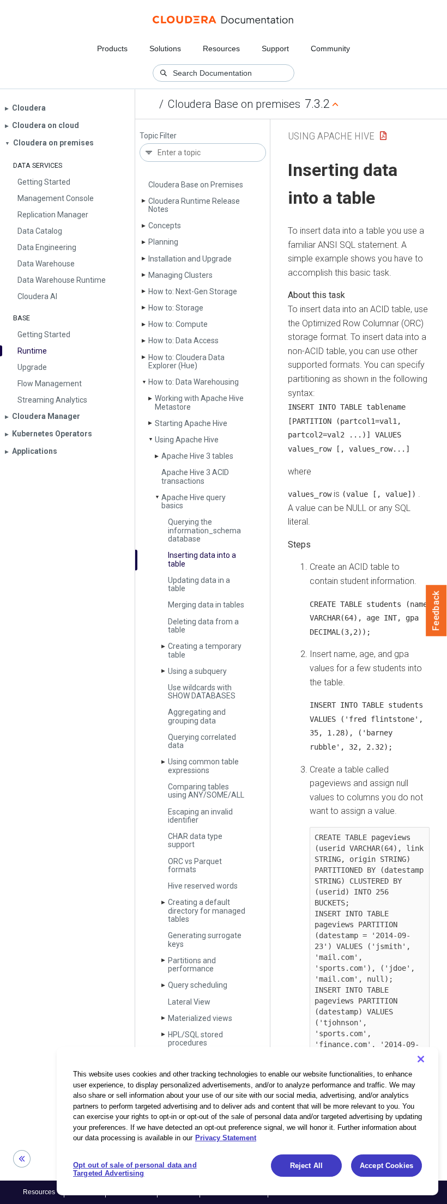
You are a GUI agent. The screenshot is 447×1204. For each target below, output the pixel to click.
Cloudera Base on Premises (195, 184)
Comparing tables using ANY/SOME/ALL (206, 790)
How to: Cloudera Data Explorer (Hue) (186, 361)
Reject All (306, 1166)
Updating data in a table (199, 584)
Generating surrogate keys (204, 939)
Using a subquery (197, 671)
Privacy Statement (225, 1138)
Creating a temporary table (204, 650)
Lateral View (189, 1002)
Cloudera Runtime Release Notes (194, 205)
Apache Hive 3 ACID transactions (195, 476)
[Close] (421, 1059)
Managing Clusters (180, 275)
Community (330, 48)
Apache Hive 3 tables (197, 456)
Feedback (436, 611)
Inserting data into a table (202, 559)
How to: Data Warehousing (193, 382)
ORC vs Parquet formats (195, 865)
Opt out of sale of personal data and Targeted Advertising (135, 1169)
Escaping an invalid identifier (200, 815)
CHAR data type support (195, 840)
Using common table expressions (203, 765)
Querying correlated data (202, 741)
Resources (221, 48)
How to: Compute (178, 324)
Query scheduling (197, 985)
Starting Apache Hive (191, 423)
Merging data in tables (206, 604)
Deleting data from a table (203, 625)
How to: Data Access (183, 340)
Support (275, 48)
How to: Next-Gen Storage (192, 291)
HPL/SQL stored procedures (195, 1038)
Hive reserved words (203, 885)
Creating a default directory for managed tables (206, 910)
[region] (247, 1121)
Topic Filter (158, 136)
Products (112, 48)
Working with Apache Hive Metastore (199, 402)
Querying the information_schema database (204, 530)
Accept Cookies (386, 1166)
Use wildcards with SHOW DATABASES (201, 691)
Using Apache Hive (187, 439)
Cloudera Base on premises (234, 104)
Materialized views (200, 1018)
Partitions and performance (192, 964)
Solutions (165, 48)
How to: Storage (175, 307)
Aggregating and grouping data (197, 716)
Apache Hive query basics (193, 501)
